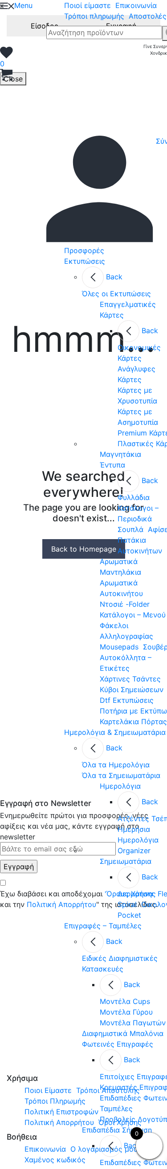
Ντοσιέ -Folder (125, 604)
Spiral (127, 904)
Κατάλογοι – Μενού (133, 614)
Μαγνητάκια (120, 454)
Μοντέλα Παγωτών (133, 1022)
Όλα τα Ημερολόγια (116, 764)
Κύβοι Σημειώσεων (131, 689)
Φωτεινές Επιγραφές (117, 1044)
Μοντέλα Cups (125, 1001)
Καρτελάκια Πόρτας (133, 721)
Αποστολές (148, 16)
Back (114, 276)
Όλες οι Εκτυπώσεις (116, 293)
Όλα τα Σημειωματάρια (121, 775)
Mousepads (119, 646)
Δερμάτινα (135, 893)
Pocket (129, 915)
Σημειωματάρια (125, 861)
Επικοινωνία (136, 5)
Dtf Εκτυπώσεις (127, 700)
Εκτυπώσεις (84, 261)
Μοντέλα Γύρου (126, 1012)
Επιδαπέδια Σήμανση (117, 1129)
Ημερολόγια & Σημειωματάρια (115, 732)
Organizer (134, 850)
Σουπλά (130, 529)
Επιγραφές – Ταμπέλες (103, 925)
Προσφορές (84, 250)
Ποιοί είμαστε (87, 5)
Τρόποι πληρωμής (94, 16)
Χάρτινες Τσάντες (130, 678)
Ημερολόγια (120, 786)
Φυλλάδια (134, 497)
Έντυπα (112, 464)
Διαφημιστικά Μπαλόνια (122, 1033)
